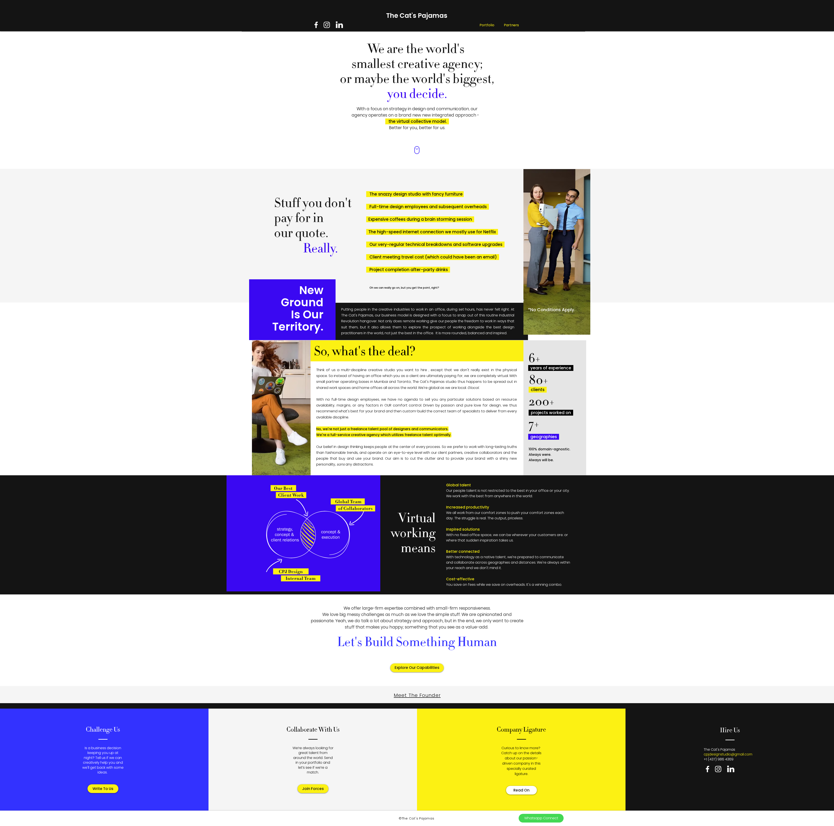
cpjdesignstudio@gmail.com (728, 754)
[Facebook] (316, 25)
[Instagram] (327, 25)
